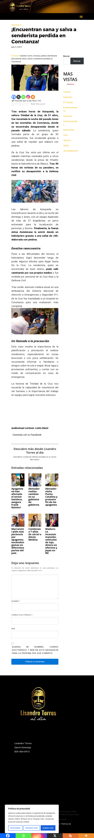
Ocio (65, 135)
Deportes (67, 97)
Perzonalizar (15, 828)
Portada (14, 56)
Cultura (66, 92)
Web (13, 629)
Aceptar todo (48, 828)
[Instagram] (28, 97)
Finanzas (67, 116)
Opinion (67, 140)
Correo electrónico (22, 615)
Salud (66, 145)
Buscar (66, 56)
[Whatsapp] (23, 97)
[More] (33, 97)
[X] (18, 97)
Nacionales (16, 25)
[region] (32, 819)
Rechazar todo (32, 828)
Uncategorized (70, 150)
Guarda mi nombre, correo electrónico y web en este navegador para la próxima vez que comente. (35, 650)
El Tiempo (68, 102)
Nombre (15, 601)
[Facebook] (14, 97)
